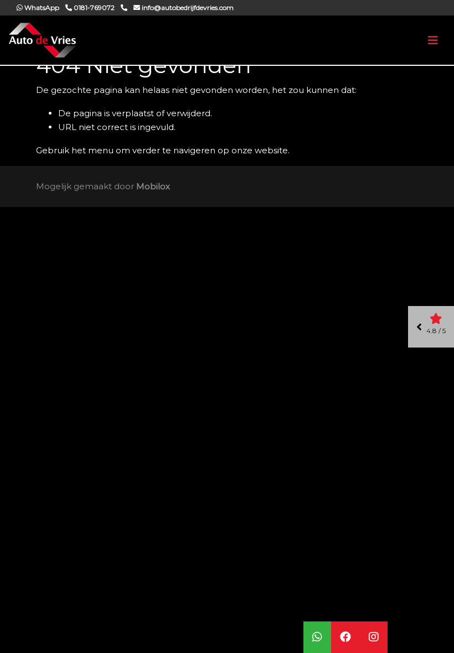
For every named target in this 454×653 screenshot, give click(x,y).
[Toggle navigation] (433, 40)
